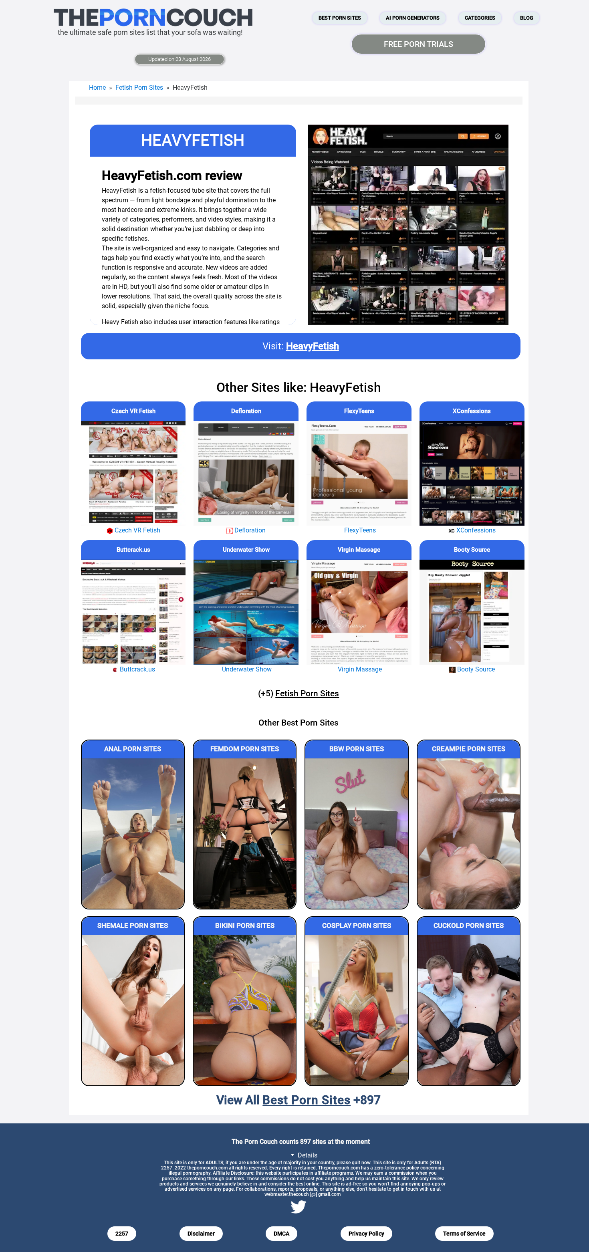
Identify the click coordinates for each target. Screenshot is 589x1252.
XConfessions (472, 411)
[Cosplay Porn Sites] (356, 1010)
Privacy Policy (366, 1233)
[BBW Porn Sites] (356, 833)
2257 (121, 1233)
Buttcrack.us (133, 549)
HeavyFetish (312, 346)
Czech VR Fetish (133, 411)
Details (306, 1155)
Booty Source (472, 549)
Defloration (246, 411)
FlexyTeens (359, 411)
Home (97, 87)
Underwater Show (246, 549)
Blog (526, 18)
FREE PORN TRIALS (418, 44)
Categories (480, 18)
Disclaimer (201, 1233)
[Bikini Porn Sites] (245, 1010)
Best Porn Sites (340, 18)
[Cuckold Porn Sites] (469, 1010)
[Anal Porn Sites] (133, 833)
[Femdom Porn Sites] (245, 833)
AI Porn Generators (413, 18)
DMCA (281, 1233)
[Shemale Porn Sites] (133, 1010)
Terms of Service (464, 1233)
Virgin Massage (359, 549)
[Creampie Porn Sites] (469, 833)
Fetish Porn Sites (139, 87)
